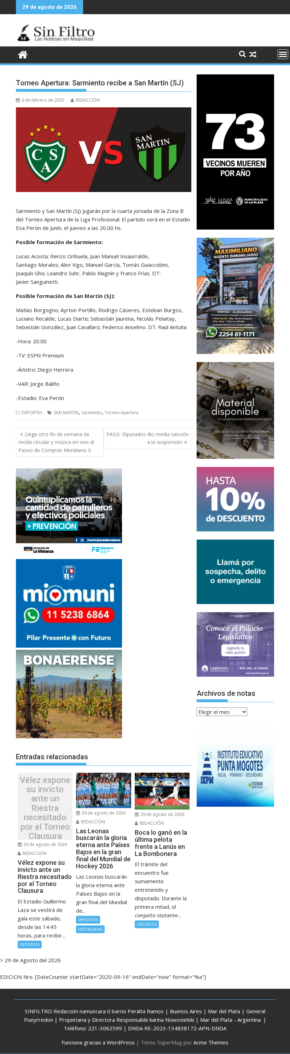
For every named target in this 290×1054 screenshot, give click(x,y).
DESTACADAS (90, 929)
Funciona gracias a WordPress (98, 1042)
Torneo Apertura (122, 413)
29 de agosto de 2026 (44, 844)
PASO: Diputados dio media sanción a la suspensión (147, 438)
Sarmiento (91, 413)
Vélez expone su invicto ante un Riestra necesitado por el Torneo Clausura (45, 808)
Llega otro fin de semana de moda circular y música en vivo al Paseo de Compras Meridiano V (56, 442)
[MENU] (283, 54)
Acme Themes (210, 1042)
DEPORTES (32, 413)
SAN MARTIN (66, 413)
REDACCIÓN (88, 100)
